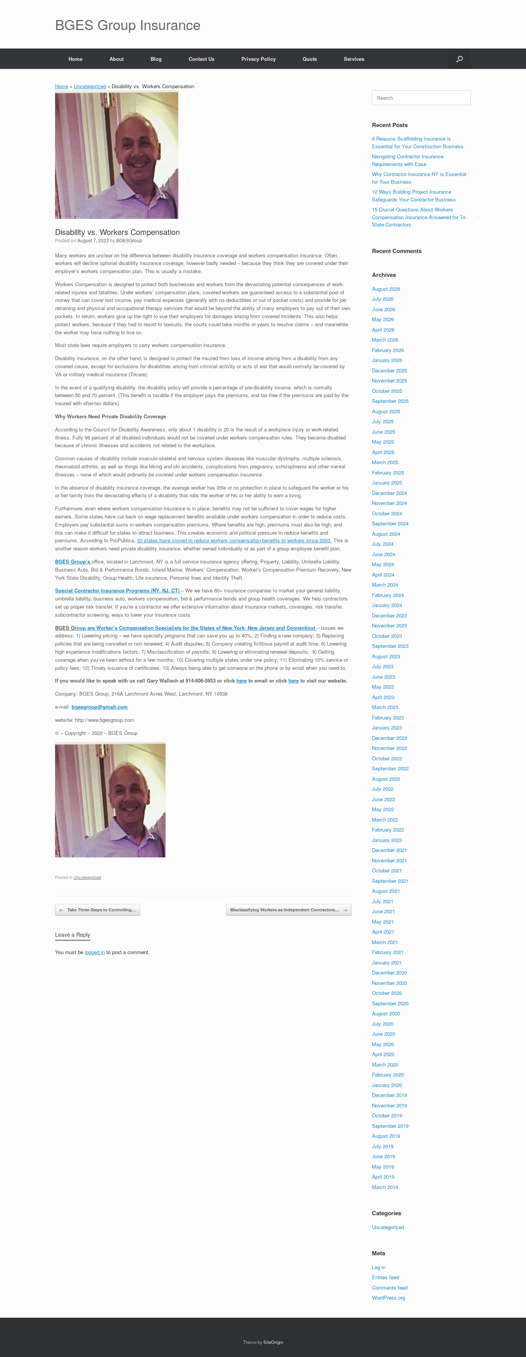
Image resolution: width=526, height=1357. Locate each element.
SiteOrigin (273, 1342)
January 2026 (387, 360)
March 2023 (385, 707)
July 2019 (383, 1146)
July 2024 (383, 543)
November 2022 (389, 747)
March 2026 (385, 339)
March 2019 (385, 1187)
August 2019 (386, 1135)
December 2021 (389, 850)
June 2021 (383, 911)
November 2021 (389, 860)
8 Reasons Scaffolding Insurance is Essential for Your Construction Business (418, 142)
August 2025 (386, 411)
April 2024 (383, 574)
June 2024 (383, 554)
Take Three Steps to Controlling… (97, 909)
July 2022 (383, 788)
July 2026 (383, 298)
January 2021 (387, 962)
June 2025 (383, 431)
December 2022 (389, 737)
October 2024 (387, 513)
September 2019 (390, 1125)
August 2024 (386, 533)
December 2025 (389, 370)
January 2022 (387, 840)
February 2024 (388, 595)
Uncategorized (90, 86)
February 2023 (388, 717)
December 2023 (389, 615)
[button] (459, 59)
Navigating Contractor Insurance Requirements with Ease (408, 160)
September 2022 (390, 768)
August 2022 (386, 778)
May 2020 (383, 1044)
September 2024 (390, 523)
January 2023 (387, 727)
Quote (310, 58)
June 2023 (383, 676)
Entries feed (385, 1277)
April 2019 (383, 1176)
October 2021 (387, 870)
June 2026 (383, 309)
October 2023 (387, 635)
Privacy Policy (258, 58)
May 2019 (383, 1166)
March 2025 (385, 462)
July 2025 (383, 421)
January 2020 (387, 1085)
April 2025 (383, 452)
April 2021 (383, 931)
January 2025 (387, 482)
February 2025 (388, 472)
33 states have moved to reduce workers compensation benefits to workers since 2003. (234, 540)
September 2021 (390, 880)
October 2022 (387, 758)
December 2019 (389, 1095)
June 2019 (383, 1156)
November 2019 (389, 1105)
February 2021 (388, 952)
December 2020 (389, 972)
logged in (95, 952)
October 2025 (387, 390)
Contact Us (201, 58)
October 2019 (387, 1115)
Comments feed (389, 1287)
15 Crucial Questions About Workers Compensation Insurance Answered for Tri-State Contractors (419, 217)
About (116, 58)
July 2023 (383, 666)
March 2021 (385, 942)
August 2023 (386, 656)
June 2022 (383, 799)
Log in (378, 1267)
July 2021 (383, 901)
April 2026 (383, 329)
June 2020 (383, 1033)
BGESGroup (129, 240)
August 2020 (386, 1013)
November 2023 (389, 625)
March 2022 (385, 819)
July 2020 (383, 1023)
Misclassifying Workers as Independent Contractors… (288, 909)
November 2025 (389, 380)
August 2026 (386, 288)
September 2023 (390, 645)
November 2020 (389, 982)
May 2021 (383, 921)
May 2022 (383, 809)
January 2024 (387, 605)
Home (75, 58)
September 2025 (390, 400)
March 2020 (385, 1064)
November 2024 (389, 503)
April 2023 (383, 697)
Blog (156, 58)
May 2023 (383, 686)
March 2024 (385, 584)
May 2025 (383, 441)
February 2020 (388, 1074)
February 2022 (388, 829)
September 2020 (390, 1003)
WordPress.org (388, 1297)
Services (354, 58)
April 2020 (383, 1054)
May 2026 (383, 319)
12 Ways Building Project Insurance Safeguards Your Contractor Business (414, 195)
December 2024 (389, 493)
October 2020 (387, 992)
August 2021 (386, 890)
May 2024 (383, 564)
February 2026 (388, 350)
